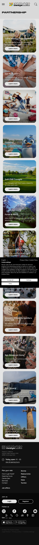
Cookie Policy (33, 260)
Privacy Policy (24, 260)
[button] (4, 260)
